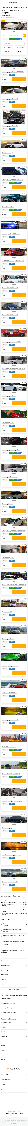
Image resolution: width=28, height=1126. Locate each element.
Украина (22, 1113)
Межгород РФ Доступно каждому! (12, 801)
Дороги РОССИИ (7, 612)
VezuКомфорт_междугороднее (11, 855)
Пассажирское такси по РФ (10, 882)
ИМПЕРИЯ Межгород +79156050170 (13, 261)
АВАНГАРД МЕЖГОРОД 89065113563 (13, 369)
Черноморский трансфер (9, 477)
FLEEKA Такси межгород (9, 747)
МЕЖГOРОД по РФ (8, 558)
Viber (9, 52)
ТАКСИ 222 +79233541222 (10, 288)
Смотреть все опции (14, 989)
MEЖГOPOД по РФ (8, 423)
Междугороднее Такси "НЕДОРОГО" (13, 72)
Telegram (21, 47)
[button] (26, 26)
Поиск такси (10, 7)
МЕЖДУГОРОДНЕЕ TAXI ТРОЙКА (12, 180)
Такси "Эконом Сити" (8, 207)
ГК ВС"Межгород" (7, 153)
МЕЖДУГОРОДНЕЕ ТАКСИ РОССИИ (13, 531)
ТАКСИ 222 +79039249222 (10, 315)
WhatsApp (9, 47)
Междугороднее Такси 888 (10, 99)
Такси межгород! (7, 828)
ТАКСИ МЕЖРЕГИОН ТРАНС (11, 774)
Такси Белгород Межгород (10, 35)
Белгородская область (21, 7)
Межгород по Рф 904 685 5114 (11, 234)
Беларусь (6, 1113)
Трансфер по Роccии (8, 639)
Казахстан (14, 1113)
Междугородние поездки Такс (11, 450)
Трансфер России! (7, 504)
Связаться (18, 79)
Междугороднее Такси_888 (10, 126)
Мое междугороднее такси (10, 666)
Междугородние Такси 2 (9, 396)
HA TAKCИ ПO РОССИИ (9, 693)
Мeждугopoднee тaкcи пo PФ (10, 720)
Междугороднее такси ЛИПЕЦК (11, 342)
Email (21, 52)
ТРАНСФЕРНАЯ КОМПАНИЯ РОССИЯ (14, 585)
